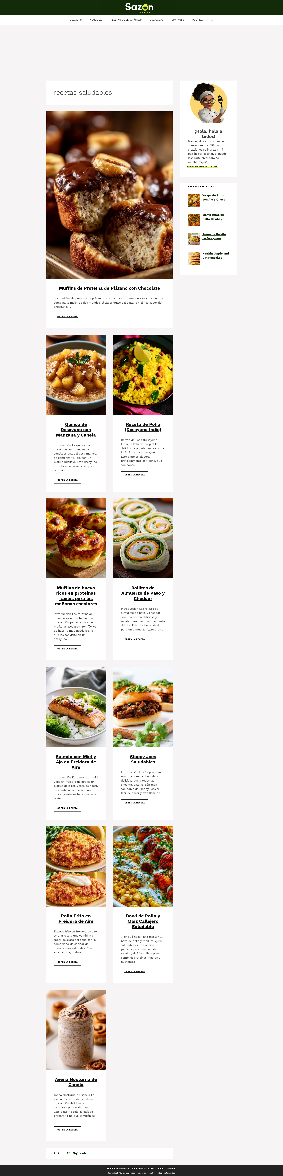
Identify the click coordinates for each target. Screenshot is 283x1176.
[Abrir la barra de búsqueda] (212, 20)
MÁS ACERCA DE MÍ (202, 166)
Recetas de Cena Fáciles (126, 19)
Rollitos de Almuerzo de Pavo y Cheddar (143, 593)
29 (69, 1153)
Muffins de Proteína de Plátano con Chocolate (109, 288)
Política (197, 19)
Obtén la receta (67, 316)
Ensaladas (156, 19)
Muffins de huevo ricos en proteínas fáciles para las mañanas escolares (76, 595)
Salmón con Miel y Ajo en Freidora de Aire (76, 762)
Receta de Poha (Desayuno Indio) (143, 427)
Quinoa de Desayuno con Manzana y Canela (76, 430)
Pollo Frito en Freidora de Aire (76, 918)
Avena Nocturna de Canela (76, 1082)
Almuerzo (96, 19)
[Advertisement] (141, 49)
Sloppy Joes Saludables (143, 759)
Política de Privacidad (143, 1168)
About (161, 1168)
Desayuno (76, 19)
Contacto (178, 19)
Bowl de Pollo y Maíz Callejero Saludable (143, 921)
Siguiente (82, 1153)
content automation (165, 1173)
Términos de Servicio (118, 1168)
